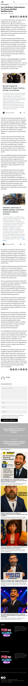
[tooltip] (11, 17)
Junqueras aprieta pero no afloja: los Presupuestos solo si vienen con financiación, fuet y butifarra (14, 514)
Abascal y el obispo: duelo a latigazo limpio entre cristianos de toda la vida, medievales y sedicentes (14, 581)
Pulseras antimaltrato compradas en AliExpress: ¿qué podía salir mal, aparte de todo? (14, 547)
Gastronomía (5, 4)
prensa (8, 377)
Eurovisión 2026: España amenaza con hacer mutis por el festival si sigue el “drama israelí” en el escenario (14, 615)
